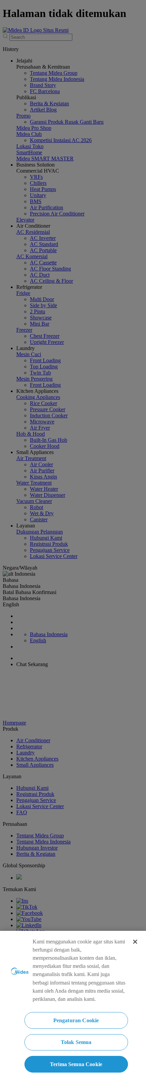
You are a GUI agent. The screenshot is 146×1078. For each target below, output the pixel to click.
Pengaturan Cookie (76, 1020)
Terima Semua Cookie (76, 1064)
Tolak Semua (76, 1042)
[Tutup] (135, 941)
